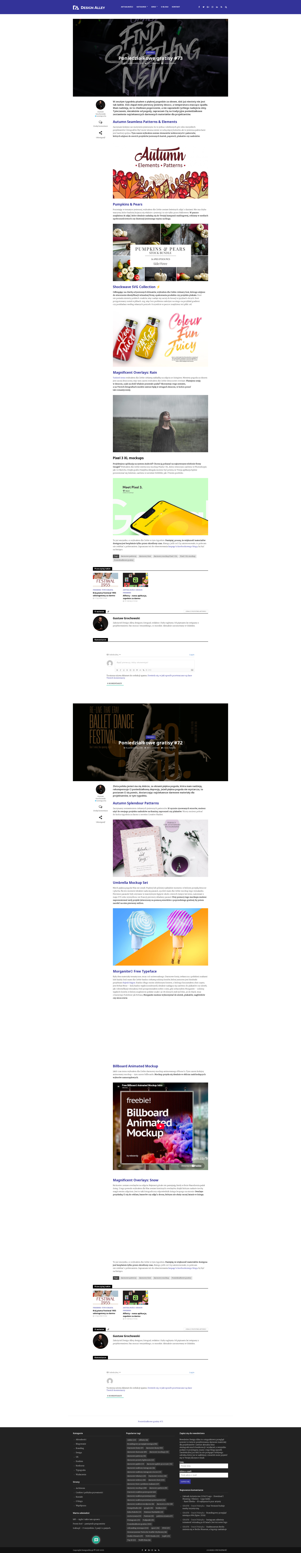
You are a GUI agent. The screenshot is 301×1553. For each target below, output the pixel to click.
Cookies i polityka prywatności (89, 1492)
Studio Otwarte (135, 1536)
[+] (150, 670)
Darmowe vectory (158, 1476)
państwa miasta (164, 1516)
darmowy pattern (158, 1488)
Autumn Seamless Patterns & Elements (145, 121)
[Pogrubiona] (117, 670)
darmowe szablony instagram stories (144, 1472)
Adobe (131, 1440)
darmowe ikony (154, 1448)
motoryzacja (134, 1516)
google (148, 1508)
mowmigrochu (101, 116)
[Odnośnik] (143, 670)
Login (191, 655)
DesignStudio (134, 1508)
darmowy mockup (161, 1278)
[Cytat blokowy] (137, 670)
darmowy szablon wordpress (140, 1504)
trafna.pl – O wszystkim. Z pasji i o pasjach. (92, 1528)
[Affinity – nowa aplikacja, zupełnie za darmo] (135, 580)
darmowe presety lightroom (140, 1460)
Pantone (149, 1516)
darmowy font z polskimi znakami (143, 1484)
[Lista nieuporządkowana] (133, 670)
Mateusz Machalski (153, 1512)
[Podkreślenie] (123, 670)
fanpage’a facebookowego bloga (183, 546)
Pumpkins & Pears (127, 204)
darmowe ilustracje (137, 1452)
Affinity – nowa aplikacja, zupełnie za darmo (135, 597)
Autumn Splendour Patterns (136, 803)
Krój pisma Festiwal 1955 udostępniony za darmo (104, 594)
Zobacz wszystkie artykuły (196, 611)
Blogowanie (81, 1444)
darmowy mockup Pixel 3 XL (165, 556)
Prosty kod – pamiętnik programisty (89, 1524)
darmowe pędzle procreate (159, 1464)
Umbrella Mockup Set (130, 882)
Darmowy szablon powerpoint (141, 1492)
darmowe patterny (128, 556)
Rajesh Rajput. (129, 982)
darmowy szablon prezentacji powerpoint (146, 1500)
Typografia (107, 590)
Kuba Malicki (134, 1512)
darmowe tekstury (136, 1476)
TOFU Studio (152, 1536)
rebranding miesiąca (138, 1528)
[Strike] (127, 670)
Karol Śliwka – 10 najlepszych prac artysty (202, 1501)
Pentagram (133, 1520)
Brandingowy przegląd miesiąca (142, 1444)
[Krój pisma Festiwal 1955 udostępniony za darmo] (105, 580)
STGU (166, 1528)
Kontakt (176, 7)
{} (146, 670)
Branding (80, 1448)
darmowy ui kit (165, 1504)
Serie (153, 7)
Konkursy (80, 1466)
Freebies (150, 53)
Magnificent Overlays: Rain (135, 372)
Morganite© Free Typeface (135, 971)
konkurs (161, 1508)
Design (139, 590)
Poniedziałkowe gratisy (123, 560)
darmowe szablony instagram (141, 1468)
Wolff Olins (144, 1540)
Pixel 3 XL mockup (187, 556)
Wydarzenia (81, 1474)
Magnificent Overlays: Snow (135, 1180)
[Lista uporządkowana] (130, 670)
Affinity (143, 1440)
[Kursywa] (120, 670)
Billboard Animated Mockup (135, 1066)
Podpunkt (148, 1520)
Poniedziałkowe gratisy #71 (150, 1421)
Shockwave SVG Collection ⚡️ (136, 287)
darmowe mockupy (159, 1452)
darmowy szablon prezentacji (141, 1496)
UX (77, 1457)
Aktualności (127, 7)
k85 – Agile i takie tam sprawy (86, 1519)
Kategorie (141, 7)
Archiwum (80, 1488)
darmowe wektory (136, 1480)
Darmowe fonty (135, 1448)
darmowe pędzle (135, 1464)
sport (155, 1528)
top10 (166, 1536)
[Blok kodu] (140, 670)
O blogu (164, 7)
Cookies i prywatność (217, 1550)
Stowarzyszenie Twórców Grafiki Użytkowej (147, 1532)
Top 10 (131, 1540)
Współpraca (81, 1505)
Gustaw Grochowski (100, 113)
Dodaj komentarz (100, 126)
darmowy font (145, 556)
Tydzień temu (119, 378)
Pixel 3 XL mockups (128, 458)
